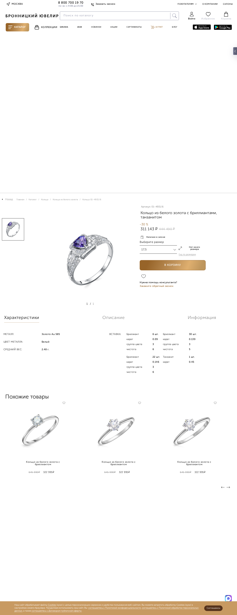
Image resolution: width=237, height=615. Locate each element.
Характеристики (21, 318)
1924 (79, 27)
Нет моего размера (194, 248)
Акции (113, 27)
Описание (113, 318)
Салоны (228, 4)
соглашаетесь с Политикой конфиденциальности (114, 608)
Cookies (52, 605)
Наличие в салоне (155, 237)
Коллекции (49, 27)
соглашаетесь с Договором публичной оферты (57, 611)
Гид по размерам (187, 255)
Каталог (20, 27)
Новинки (96, 27)
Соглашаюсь (213, 608)
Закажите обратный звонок (156, 286)
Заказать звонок (105, 4)
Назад (9, 199)
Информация (202, 318)
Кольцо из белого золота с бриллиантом (43, 463)
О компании (210, 4)
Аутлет (159, 27)
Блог (174, 27)
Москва (17, 4)
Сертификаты (134, 27)
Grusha (64, 27)
